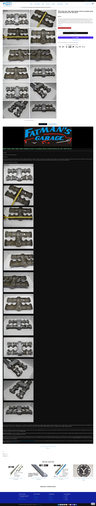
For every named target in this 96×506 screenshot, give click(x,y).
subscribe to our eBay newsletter (27, 440)
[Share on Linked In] (32, 120)
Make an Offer (74, 30)
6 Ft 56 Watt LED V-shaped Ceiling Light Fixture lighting (37, 478)
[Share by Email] (33, 120)
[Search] (86, 4)
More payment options (75, 39)
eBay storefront (14, 441)
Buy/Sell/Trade (51, 499)
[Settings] (88, 4)
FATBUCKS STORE (60, 4)
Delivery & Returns (68, 30)
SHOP (43, 4)
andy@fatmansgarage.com (12, 0)
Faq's (34, 495)
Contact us (50, 500)
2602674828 (6, 0)
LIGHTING (53, 4)
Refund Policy (36, 496)
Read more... (60, 25)
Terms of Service (36, 499)
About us (50, 496)
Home (19, 7)
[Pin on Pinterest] (30, 120)
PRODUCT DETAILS (43, 124)
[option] (16, 19)
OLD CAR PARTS (37, 4)
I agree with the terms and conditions (65, 35)
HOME (31, 4)
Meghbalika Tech (39, 504)
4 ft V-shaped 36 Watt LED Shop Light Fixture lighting (82, 478)
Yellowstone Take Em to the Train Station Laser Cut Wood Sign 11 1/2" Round (59, 479)
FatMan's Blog (51, 498)
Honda (59, 10)
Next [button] (94, 474)
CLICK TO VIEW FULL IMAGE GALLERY (65, 28)
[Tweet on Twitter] (29, 120)
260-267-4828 (22, 498)
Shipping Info (51, 495)
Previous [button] (1, 474)
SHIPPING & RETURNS (52, 124)
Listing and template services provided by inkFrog (48, 446)
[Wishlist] (90, 4)
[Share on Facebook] (27, 120)
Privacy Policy (36, 498)
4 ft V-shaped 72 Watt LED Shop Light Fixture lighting (14, 478)
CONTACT (66, 4)
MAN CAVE (48, 4)
